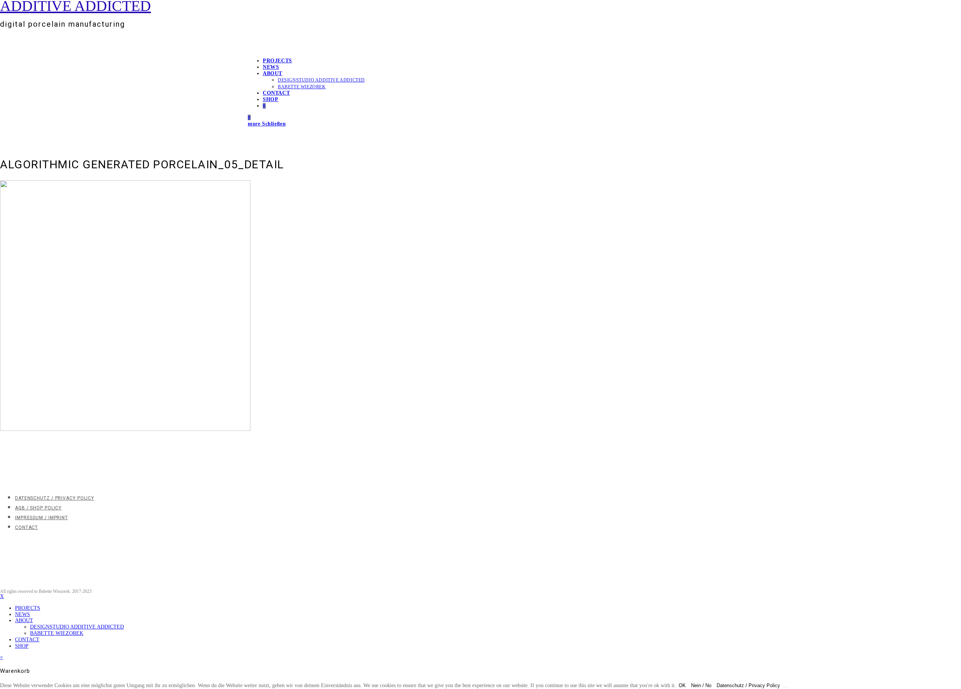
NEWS (22, 614)
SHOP (22, 646)
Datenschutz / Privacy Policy (748, 685)
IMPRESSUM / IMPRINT (41, 517)
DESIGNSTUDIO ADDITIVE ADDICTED (77, 627)
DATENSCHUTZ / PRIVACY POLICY (54, 498)
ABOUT (24, 620)
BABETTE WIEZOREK (56, 633)
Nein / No (701, 685)
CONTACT (26, 527)
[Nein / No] (785, 687)
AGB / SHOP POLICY (38, 508)
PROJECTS (27, 608)
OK (682, 685)
